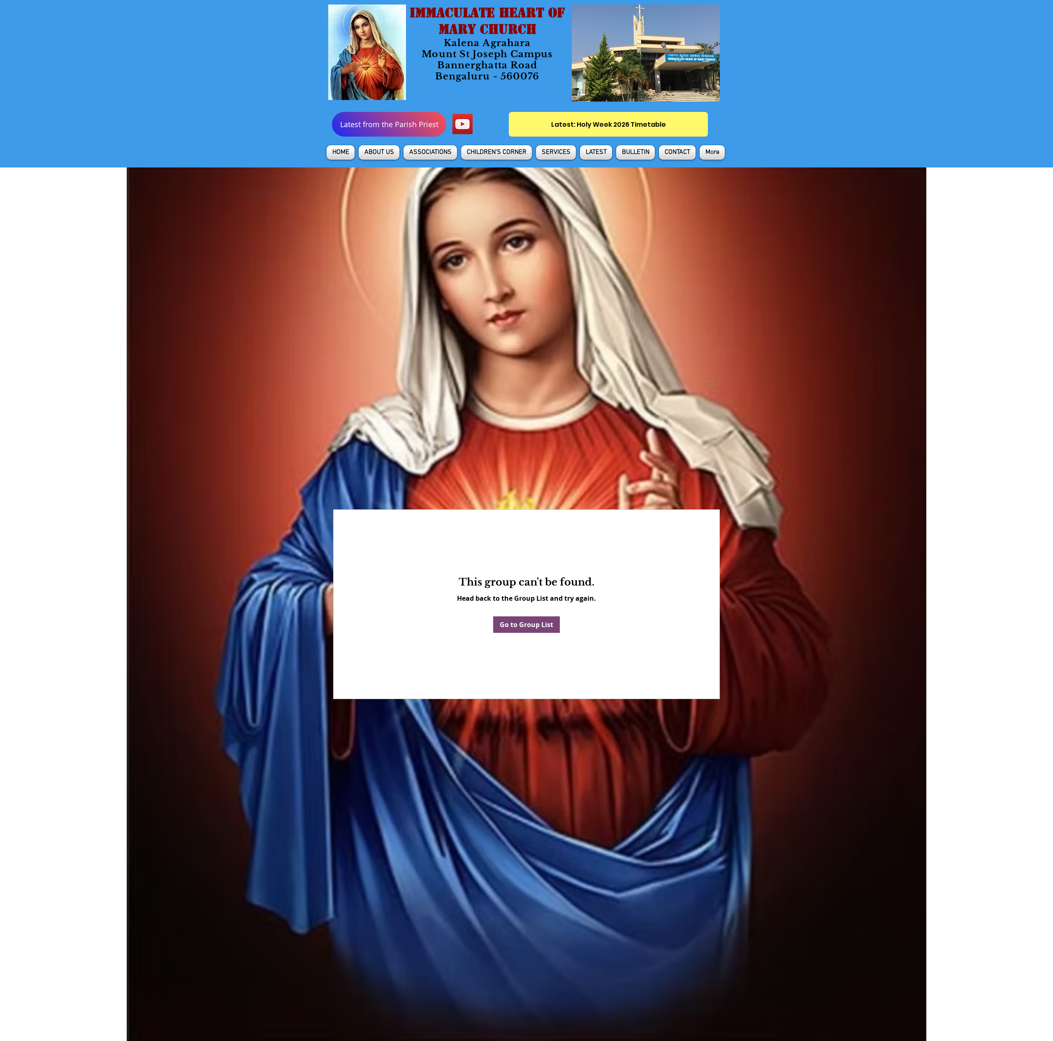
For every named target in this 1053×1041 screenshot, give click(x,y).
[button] (379, 152)
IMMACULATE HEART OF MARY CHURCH (487, 21)
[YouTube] (462, 124)
